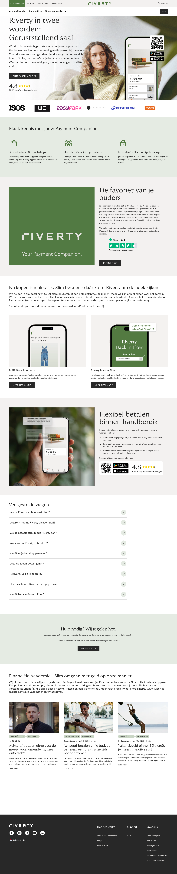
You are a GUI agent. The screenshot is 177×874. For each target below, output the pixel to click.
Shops (99, 841)
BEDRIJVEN (31, 3)
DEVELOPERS (56, 3)
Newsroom (152, 841)
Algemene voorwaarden (157, 856)
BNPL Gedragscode (155, 860)
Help (163, 11)
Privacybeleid (153, 846)
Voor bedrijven (153, 836)
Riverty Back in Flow (103, 370)
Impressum (152, 851)
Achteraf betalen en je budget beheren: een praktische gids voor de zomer (87, 749)
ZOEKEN (164, 3)
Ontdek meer (110, 263)
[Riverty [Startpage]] (99, 3)
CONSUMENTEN (17, 3)
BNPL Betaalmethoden (22, 370)
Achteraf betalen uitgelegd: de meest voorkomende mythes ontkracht (32, 749)
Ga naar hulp (88, 649)
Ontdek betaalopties (24, 76)
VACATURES (43, 3)
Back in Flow (35, 11)
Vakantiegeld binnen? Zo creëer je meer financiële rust (142, 747)
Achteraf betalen (17, 11)
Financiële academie (55, 11)
